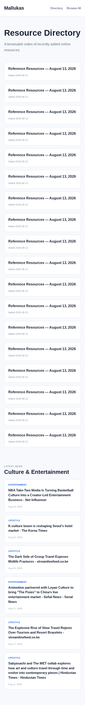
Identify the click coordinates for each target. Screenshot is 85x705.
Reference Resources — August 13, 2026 (42, 69)
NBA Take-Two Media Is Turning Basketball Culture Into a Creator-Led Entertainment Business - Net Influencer (40, 495)
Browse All (74, 8)
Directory (56, 8)
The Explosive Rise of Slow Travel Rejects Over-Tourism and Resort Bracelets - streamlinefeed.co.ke (40, 632)
